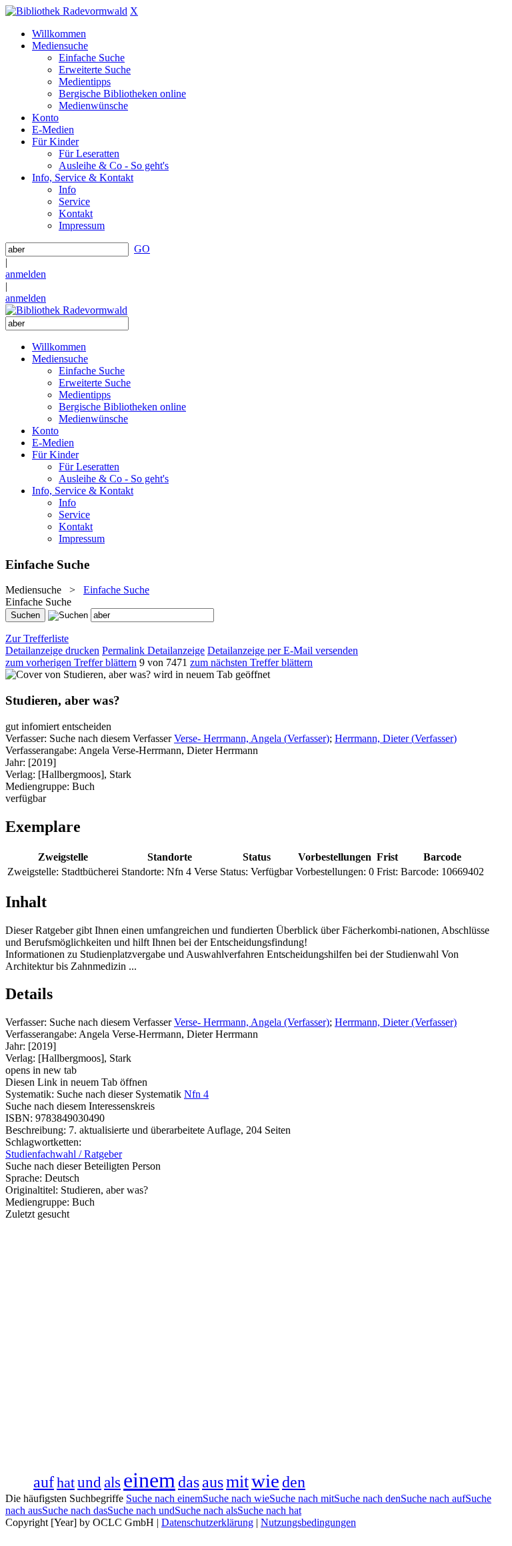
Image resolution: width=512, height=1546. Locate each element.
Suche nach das (74, 1510)
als (112, 1482)
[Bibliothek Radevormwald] (66, 11)
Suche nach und (141, 1510)
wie (265, 1480)
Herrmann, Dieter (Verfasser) (396, 738)
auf (43, 1482)
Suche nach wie (236, 1498)
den (293, 1482)
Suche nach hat (269, 1510)
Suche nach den (367, 1498)
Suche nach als (206, 1510)
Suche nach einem (164, 1498)
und (89, 1482)
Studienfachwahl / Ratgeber (63, 1154)
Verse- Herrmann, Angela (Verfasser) (251, 738)
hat (66, 1483)
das (188, 1482)
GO (142, 248)
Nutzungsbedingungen (308, 1522)
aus (212, 1482)
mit (237, 1481)
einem (149, 1480)
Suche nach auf (433, 1498)
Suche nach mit (301, 1498)
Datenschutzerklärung (207, 1522)
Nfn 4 (196, 1094)
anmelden (25, 274)
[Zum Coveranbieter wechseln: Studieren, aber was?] (78, 674)
